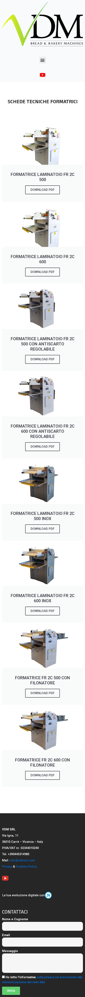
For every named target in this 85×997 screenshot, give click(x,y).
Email (6, 935)
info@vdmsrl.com (22, 860)
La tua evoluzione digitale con (23, 895)
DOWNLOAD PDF (42, 190)
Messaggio (10, 951)
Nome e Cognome (15, 919)
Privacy (7, 866)
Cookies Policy (26, 866)
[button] (42, 60)
